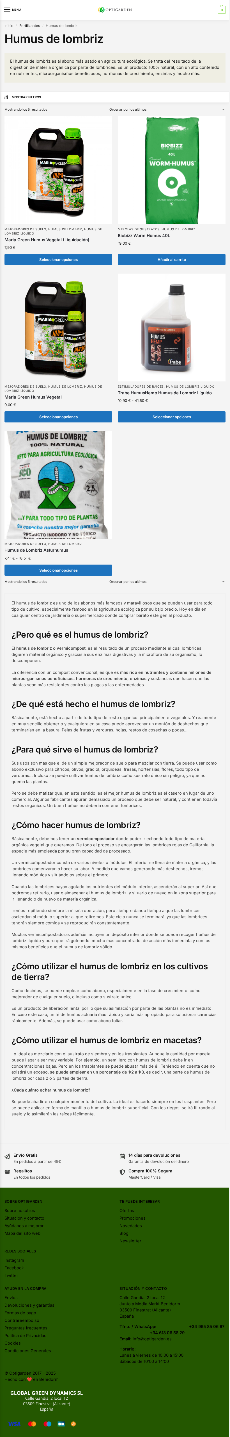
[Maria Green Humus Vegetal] (58, 327)
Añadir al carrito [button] (172, 259)
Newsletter (130, 1240)
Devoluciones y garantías (29, 1305)
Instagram (14, 1260)
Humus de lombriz (65, 229)
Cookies (12, 1343)
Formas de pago (20, 1312)
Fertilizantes (29, 25)
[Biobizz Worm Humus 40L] (172, 170)
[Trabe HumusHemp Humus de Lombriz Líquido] (172, 327)
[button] (221, 10)
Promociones (132, 1218)
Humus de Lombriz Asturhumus (36, 550)
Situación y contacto (24, 1218)
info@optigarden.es (152, 1338)
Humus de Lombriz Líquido (190, 386)
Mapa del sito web (22, 1233)
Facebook (14, 1267)
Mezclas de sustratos (139, 229)
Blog (123, 1233)
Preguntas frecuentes (25, 1328)
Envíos (11, 1297)
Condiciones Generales (27, 1350)
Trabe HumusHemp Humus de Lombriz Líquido (165, 392)
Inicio (8, 25)
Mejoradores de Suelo (25, 229)
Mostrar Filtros (26, 97)
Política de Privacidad (25, 1335)
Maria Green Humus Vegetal (33, 397)
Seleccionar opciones (58, 259)
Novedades (130, 1225)
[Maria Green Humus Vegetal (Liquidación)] (58, 170)
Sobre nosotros (19, 1210)
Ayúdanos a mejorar (24, 1225)
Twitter (11, 1275)
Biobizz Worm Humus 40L (144, 235)
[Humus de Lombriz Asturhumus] (58, 485)
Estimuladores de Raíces (141, 386)
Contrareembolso (21, 1320)
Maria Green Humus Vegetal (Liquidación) (46, 239)
